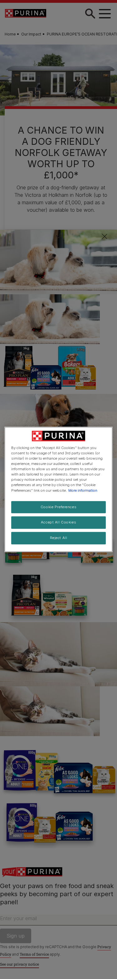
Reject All (58, 538)
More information (82, 490)
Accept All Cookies (58, 522)
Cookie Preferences (58, 507)
